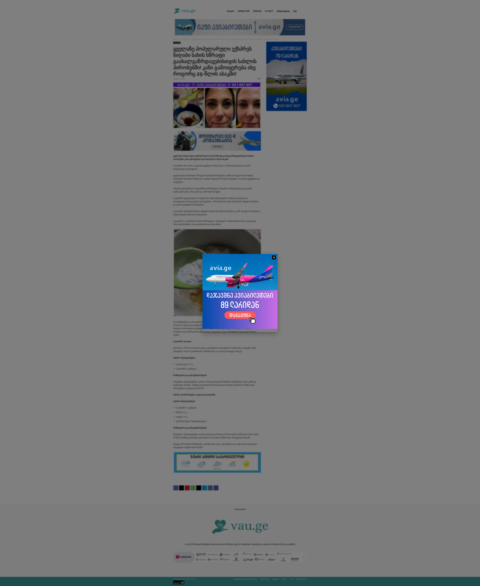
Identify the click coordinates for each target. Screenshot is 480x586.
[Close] (274, 257)
